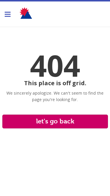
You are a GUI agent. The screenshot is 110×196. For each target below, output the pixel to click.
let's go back (55, 121)
